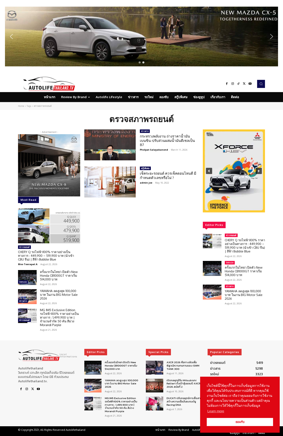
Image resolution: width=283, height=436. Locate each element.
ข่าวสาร (23, 301)
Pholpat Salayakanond (154, 149)
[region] (141, 36)
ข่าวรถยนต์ (24, 247)
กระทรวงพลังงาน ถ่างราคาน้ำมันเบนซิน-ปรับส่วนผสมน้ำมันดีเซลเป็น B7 (167, 140)
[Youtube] (250, 84)
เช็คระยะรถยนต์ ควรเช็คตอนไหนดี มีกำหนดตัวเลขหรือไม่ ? (168, 175)
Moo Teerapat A (27, 264)
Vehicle (23, 281)
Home (21, 106)
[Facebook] (227, 84)
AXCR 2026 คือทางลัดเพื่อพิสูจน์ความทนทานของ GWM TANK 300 (183, 365)
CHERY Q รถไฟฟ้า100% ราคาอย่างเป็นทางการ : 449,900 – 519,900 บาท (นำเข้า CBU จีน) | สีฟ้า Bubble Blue (46, 255)
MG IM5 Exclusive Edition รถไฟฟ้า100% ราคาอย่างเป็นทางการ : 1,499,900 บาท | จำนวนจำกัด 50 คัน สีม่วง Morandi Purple (59, 317)
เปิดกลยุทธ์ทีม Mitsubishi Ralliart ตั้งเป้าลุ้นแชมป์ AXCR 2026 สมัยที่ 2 (184, 383)
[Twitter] (244, 84)
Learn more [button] (215, 411)
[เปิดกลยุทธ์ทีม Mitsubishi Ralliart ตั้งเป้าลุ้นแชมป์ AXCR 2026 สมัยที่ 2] (154, 386)
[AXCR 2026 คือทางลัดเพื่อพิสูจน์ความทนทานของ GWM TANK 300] (154, 368)
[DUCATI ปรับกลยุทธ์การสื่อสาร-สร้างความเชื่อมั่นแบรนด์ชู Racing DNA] (154, 403)
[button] (141, 36)
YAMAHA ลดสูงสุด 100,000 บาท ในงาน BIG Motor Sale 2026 (59, 294)
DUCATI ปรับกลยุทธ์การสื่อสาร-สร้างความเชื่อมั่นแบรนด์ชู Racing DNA (185, 401)
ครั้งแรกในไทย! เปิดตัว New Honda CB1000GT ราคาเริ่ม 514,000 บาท (59, 275)
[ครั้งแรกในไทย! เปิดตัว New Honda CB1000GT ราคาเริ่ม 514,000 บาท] (27, 277)
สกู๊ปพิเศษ (145, 168)
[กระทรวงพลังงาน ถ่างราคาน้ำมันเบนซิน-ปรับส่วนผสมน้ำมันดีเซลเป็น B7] (110, 144)
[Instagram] (233, 84)
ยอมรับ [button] (240, 422)
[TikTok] (238, 84)
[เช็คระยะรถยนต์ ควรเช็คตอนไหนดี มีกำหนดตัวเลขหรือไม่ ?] (110, 182)
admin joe (146, 182)
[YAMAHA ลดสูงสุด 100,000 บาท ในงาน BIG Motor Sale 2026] (27, 296)
